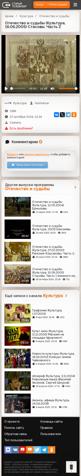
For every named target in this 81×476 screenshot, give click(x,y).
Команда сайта (51, 421)
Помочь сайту (14, 427)
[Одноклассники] (73, 114)
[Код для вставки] (65, 40)
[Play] (6, 89)
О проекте (12, 421)
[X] (62, 114)
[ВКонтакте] (56, 114)
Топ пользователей (18, 440)
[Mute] (52, 89)
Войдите (12, 154)
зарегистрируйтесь (36, 154)
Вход (39, 4)
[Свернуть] (74, 40)
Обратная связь (15, 434)
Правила (46, 427)
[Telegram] (68, 114)
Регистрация (58, 4)
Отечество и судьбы (54, 16)
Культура (26, 16)
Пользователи (50, 434)
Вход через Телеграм (29, 164)
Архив (9, 16)
